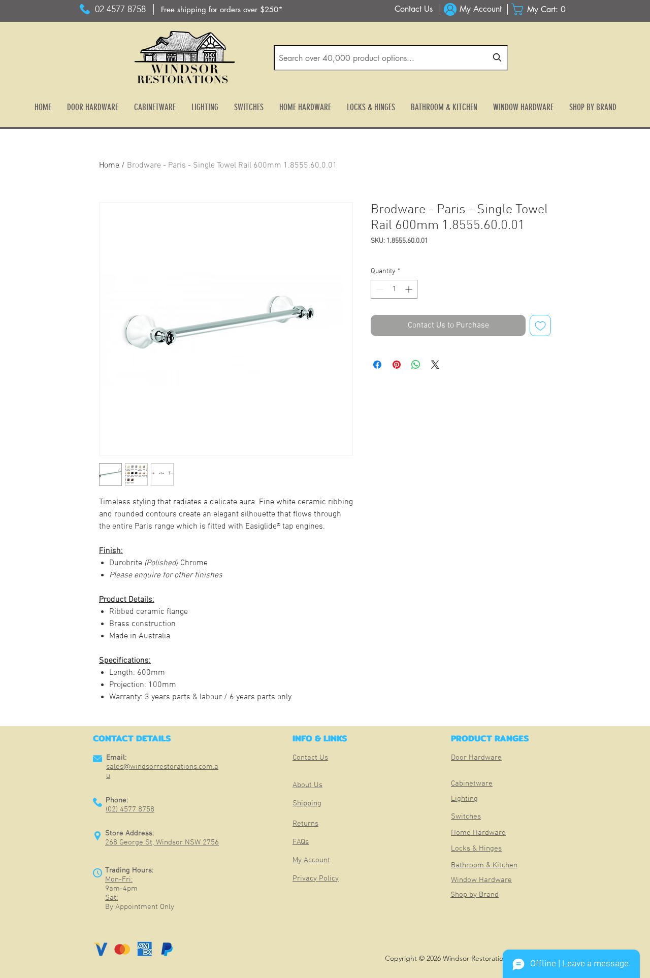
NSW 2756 (202, 842)
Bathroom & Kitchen (484, 865)
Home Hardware (478, 832)
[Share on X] (435, 364)
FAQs (300, 841)
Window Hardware (481, 880)
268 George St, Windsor (145, 842)
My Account (311, 860)
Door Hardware (476, 757)
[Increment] (409, 289)
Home (109, 165)
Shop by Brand (474, 894)
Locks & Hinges (476, 848)
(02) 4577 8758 (130, 809)
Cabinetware (472, 783)
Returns (305, 823)
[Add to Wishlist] (540, 325)
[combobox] (391, 58)
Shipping (306, 803)
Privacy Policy (315, 878)
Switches (466, 816)
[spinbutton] (394, 289)
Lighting (464, 798)
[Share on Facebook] (377, 364)
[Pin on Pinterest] (397, 364)
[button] (541, 9)
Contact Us (310, 757)
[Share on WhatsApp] (416, 364)
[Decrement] (378, 289)
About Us (307, 785)
